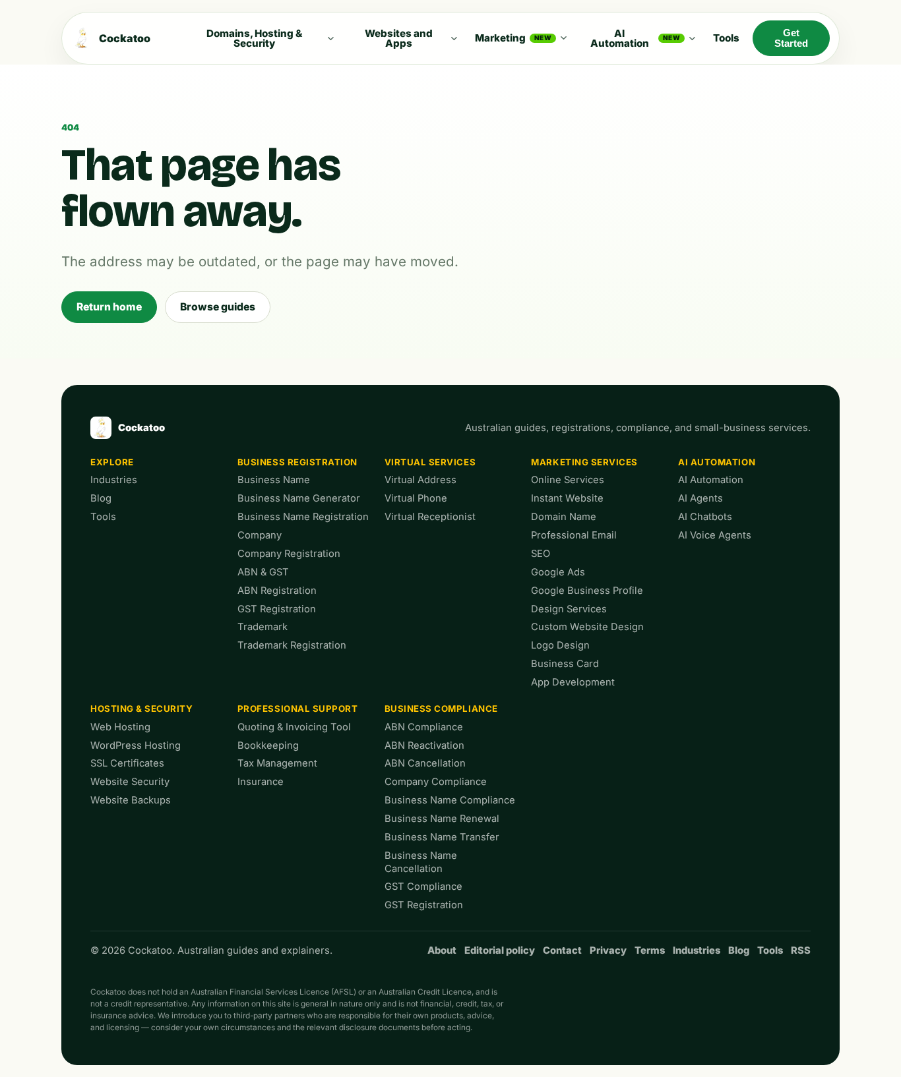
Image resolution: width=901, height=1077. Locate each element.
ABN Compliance (424, 727)
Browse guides (217, 307)
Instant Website (567, 498)
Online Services (567, 480)
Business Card (565, 664)
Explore (112, 462)
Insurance (260, 782)
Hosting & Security (141, 708)
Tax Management (277, 763)
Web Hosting (120, 727)
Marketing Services (584, 462)
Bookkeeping (268, 745)
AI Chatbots (705, 517)
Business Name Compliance (450, 800)
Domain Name (563, 517)
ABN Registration (277, 591)
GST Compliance (423, 886)
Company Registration (288, 554)
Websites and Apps (399, 38)
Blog (100, 498)
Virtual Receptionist (430, 517)
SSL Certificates (127, 763)
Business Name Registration (303, 517)
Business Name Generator (298, 498)
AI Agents (700, 498)
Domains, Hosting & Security (254, 38)
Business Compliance (441, 708)
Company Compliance (436, 782)
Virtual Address (420, 480)
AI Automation (635, 38)
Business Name (273, 480)
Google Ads (558, 572)
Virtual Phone (416, 498)
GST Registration (276, 609)
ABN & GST (263, 572)
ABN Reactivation (424, 745)
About (441, 950)
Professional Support (297, 708)
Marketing (513, 38)
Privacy (608, 950)
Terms (650, 950)
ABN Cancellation (425, 763)
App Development (573, 682)
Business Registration (297, 462)
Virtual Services (430, 462)
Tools (726, 38)
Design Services (569, 609)
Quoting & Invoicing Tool (294, 727)
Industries (113, 480)
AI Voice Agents (714, 535)
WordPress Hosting (135, 745)
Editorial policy (499, 950)
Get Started (791, 38)
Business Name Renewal (442, 819)
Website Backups (130, 800)
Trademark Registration (291, 645)
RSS (801, 950)
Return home (109, 307)
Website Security (130, 782)
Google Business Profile (587, 591)
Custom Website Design (587, 627)
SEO (540, 554)
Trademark (262, 627)
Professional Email (574, 535)
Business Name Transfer (442, 837)
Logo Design (560, 645)
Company (259, 535)
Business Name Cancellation (421, 862)
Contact (562, 950)
